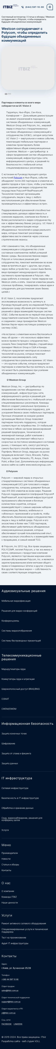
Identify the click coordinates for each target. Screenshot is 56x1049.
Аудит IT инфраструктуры (15, 943)
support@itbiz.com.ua (11, 1002)
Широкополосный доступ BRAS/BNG (21, 689)
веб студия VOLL (31, 1041)
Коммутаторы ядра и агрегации (18, 679)
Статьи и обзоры (35, 17)
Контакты (6, 870)
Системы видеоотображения (17, 630)
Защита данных (10, 763)
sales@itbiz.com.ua (10, 990)
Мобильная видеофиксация (16, 600)
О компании (8, 891)
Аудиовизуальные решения (24, 591)
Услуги (5, 830)
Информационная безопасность (27, 723)
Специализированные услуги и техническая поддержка (25, 930)
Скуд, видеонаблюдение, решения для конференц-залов (22, 819)
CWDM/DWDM (9, 708)
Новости (6, 858)
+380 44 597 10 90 (10, 979)
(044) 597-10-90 (34, 7)
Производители (10, 853)
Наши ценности (10, 902)
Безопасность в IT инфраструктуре (20, 798)
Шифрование (8, 743)
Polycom (18, 177)
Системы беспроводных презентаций (21, 640)
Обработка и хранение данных (17, 808)
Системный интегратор (14, 17)
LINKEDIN (18, 1024)
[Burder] (50, 7)
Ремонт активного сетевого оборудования (24, 923)
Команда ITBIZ (9, 896)
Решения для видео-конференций (19, 610)
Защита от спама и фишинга (16, 753)
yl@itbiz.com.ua (8, 1013)
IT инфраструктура (17, 778)
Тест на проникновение (14, 937)
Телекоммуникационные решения (22, 657)
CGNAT (5, 699)
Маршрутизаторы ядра (14, 669)
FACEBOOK (7, 1024)
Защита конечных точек (14, 733)
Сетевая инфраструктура (15, 788)
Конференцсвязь (10, 620)
